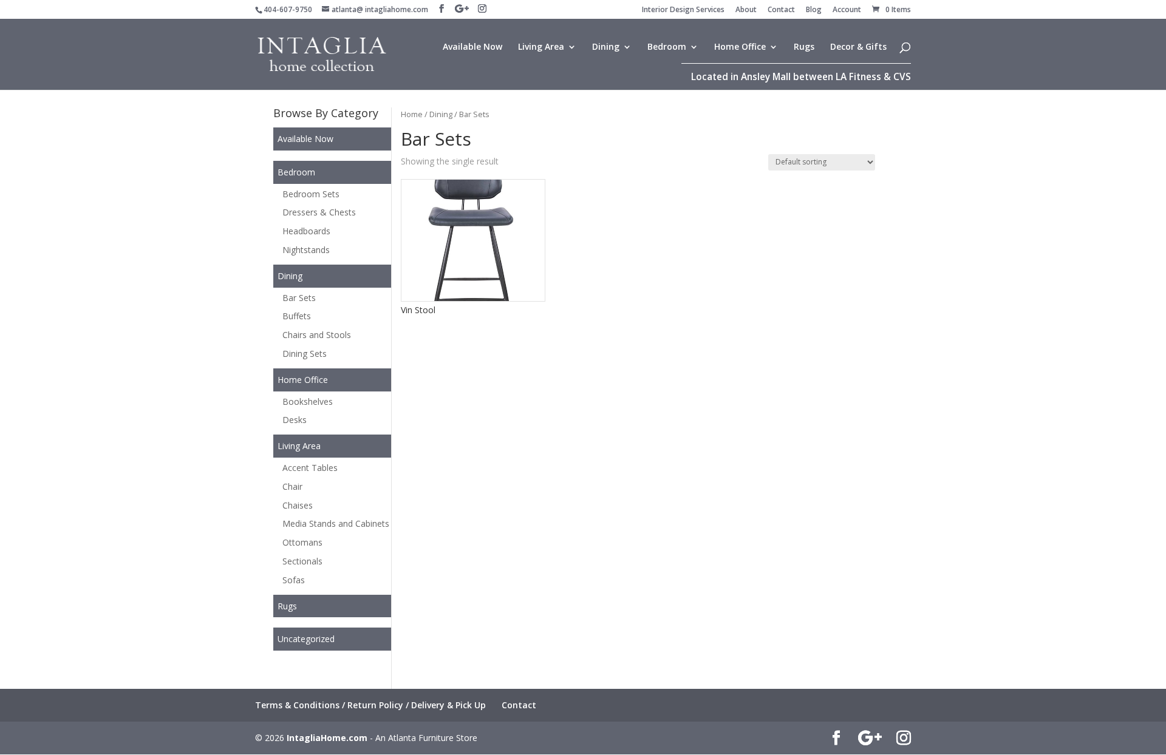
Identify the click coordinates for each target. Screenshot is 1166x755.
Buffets (296, 316)
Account (847, 10)
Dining (605, 47)
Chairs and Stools (316, 334)
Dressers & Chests (319, 212)
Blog (814, 10)
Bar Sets (299, 297)
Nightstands (306, 250)
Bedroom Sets (310, 194)
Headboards (306, 231)
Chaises (297, 505)
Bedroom (666, 47)
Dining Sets (304, 353)
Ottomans (302, 542)
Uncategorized (306, 639)
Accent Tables (310, 467)
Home (412, 114)
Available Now (472, 47)
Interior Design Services (683, 10)
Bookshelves (307, 401)
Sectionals (302, 561)
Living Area (541, 47)
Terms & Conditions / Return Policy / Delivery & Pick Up (370, 705)
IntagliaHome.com (327, 737)
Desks (294, 419)
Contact (781, 10)
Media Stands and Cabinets (335, 523)
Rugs (804, 47)
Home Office (740, 47)
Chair (292, 486)
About (746, 10)
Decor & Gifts (858, 47)
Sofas (293, 580)
